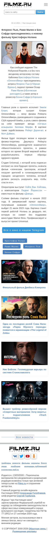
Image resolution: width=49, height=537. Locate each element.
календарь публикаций (35, 466)
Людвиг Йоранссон (31, 190)
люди (4, 466)
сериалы (35, 463)
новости (16, 463)
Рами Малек (17, 90)
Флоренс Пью (23, 84)
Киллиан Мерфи (24, 127)
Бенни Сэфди (23, 97)
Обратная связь (37, 529)
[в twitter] (21, 456)
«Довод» (28, 194)
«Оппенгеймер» (15, 80)
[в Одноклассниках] (33, 456)
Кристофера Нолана (29, 77)
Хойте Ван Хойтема (35, 187)
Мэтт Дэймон (7, 134)
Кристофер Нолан (15, 241)
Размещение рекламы (25, 531)
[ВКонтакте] (15, 456)
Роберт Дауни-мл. (34, 130)
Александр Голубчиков (32, 493)
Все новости (24, 437)
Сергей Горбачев (26, 496)
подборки (15, 466)
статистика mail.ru (10, 469)
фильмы (26, 463)
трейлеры (6, 463)
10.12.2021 (15, 23)
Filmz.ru (22, 483)
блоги (44, 463)
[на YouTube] (27, 456)
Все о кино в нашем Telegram (24, 230)
